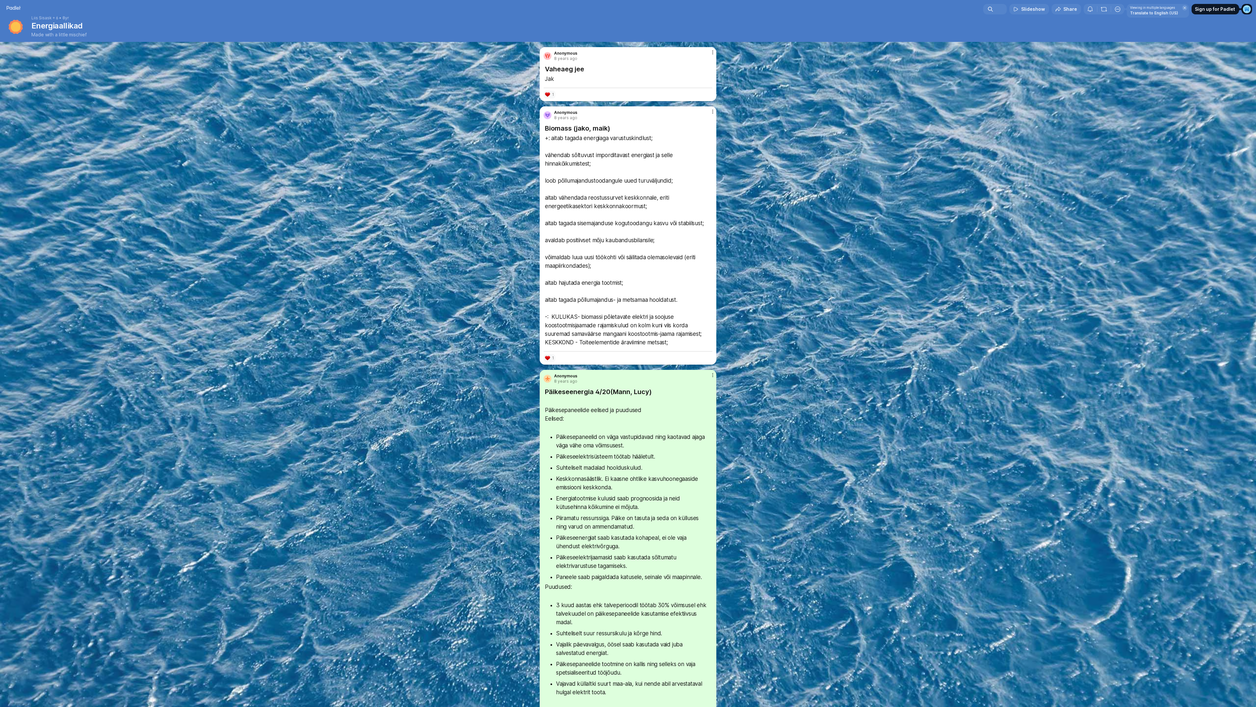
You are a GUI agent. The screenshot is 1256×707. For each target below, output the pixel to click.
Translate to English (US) (1154, 12)
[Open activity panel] (1090, 9)
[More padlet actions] (1117, 9)
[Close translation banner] (1184, 7)
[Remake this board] (1103, 9)
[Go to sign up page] (1247, 9)
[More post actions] (712, 52)
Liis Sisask (41, 18)
